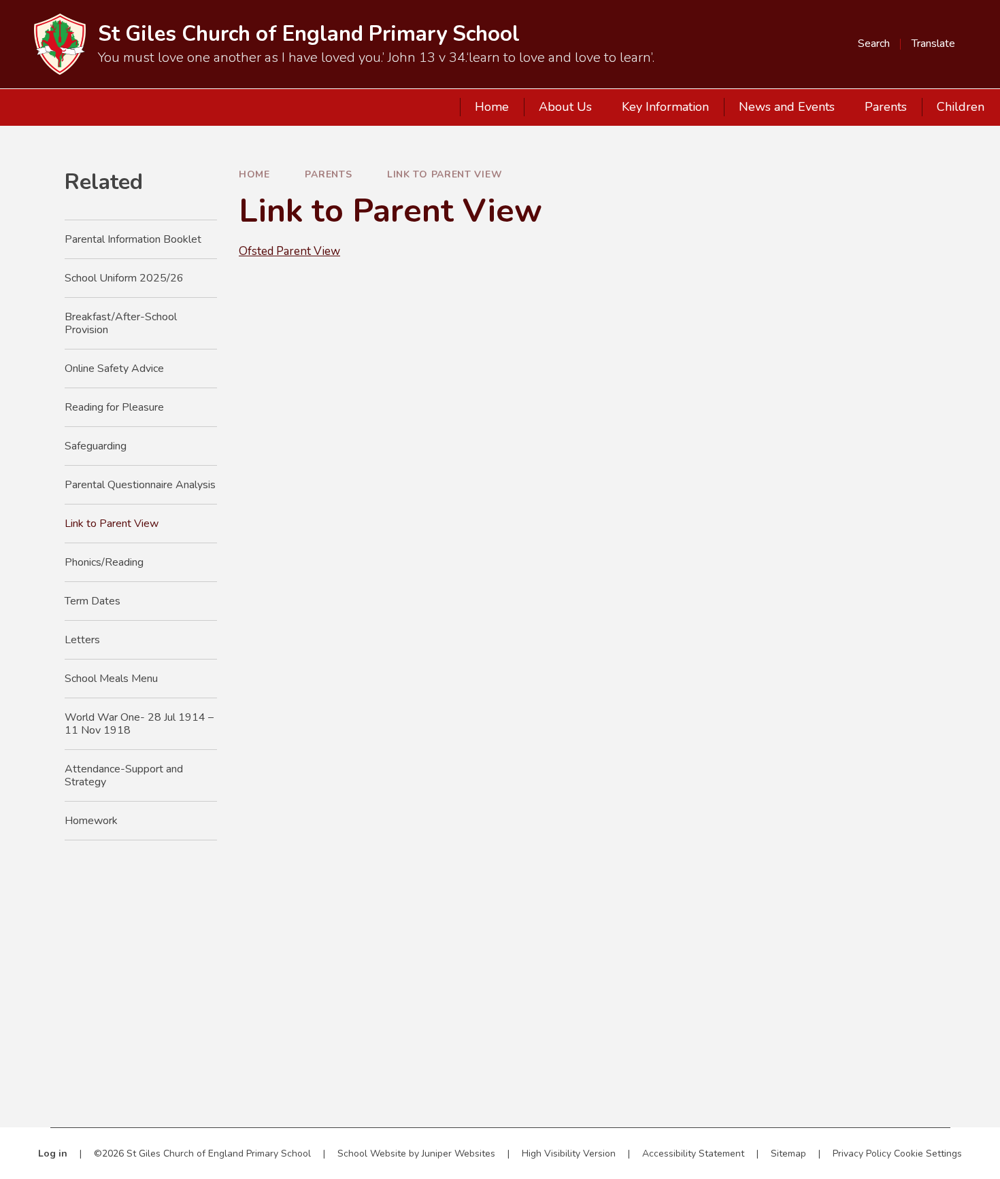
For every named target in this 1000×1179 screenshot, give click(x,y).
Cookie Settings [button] (928, 1153)
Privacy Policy (862, 1153)
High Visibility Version (569, 1153)
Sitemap (788, 1153)
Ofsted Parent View (289, 251)
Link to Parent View (444, 174)
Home (254, 174)
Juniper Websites (458, 1153)
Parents (328, 174)
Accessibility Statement (693, 1153)
